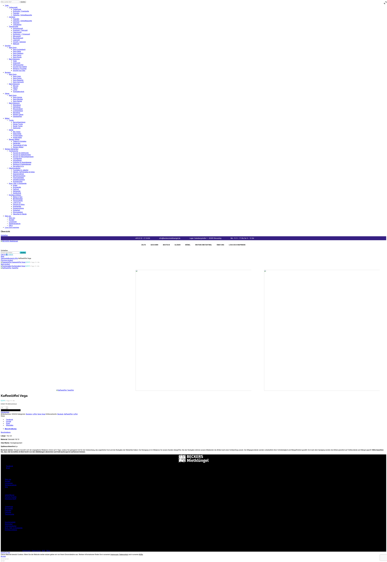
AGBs (141, 554)
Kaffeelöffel (68, 414)
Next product (5, 264)
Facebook (9, 419)
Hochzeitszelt (18, 28)
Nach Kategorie (14, 59)
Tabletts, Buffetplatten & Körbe (24, 172)
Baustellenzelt (18, 38)
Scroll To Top (5, 553)
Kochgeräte (17, 187)
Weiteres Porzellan (20, 69)
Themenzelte (13, 26)
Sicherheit (16, 210)
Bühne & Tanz (17, 197)
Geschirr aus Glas (19, 71)
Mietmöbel (8, 524)
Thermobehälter (18, 178)
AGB (43, 551)
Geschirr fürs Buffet (20, 67)
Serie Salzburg (18, 53)
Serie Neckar (17, 101)
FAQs (11, 226)
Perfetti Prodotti (10, 497)
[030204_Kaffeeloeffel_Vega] (9, 268)
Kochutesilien (17, 181)
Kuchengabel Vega (18, 266)
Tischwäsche (13, 151)
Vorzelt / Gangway (19, 42)
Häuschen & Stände (20, 214)
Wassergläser (18, 109)
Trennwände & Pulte (20, 145)
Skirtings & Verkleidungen (22, 164)
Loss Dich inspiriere (12, 227)
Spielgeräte (17, 206)
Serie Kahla (17, 51)
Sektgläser (17, 107)
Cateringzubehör (14, 168)
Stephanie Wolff (10, 499)
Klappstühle (17, 134)
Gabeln (15, 88)
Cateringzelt (17, 32)
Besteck (8, 72)
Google (8, 421)
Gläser (7, 93)
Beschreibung (10, 429)
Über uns (8, 216)
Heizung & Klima (18, 204)
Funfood (16, 189)
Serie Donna (17, 78)
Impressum (26, 551)
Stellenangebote (14, 224)
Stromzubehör (18, 212)
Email (8, 423)
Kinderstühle (17, 137)
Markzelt (16, 44)
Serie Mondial (18, 99)
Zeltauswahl (13, 7)
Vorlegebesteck (18, 92)
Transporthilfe (18, 201)
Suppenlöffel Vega (19, 262)
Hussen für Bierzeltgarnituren (23, 157)
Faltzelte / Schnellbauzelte (22, 15)
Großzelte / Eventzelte (21, 11)
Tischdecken (17, 159)
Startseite (4, 258)
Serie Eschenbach (19, 49)
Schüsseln (16, 63)
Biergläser (16, 113)
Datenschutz (36, 551)
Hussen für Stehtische (21, 153)
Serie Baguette (18, 80)
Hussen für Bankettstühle (22, 155)
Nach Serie (13, 48)
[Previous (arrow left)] (1, 560)
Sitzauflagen (17, 160)
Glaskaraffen (17, 116)
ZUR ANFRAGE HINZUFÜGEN (11, 410)
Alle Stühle (16, 132)
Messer (15, 86)
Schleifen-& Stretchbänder (22, 162)
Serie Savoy (17, 55)
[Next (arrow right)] (3, 560)
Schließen (4, 235)
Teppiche (16, 23)
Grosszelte (9, 509)
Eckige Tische (18, 124)
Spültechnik (17, 193)
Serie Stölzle (17, 97)
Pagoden (16, 13)
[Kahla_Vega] (193, 330)
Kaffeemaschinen (19, 176)
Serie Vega (17, 76)
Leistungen (13, 222)
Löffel (15, 90)
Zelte (7, 5)
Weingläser (17, 105)
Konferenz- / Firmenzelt (21, 34)
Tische (11, 120)
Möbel (7, 118)
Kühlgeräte (16, 191)
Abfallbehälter (18, 199)
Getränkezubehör (19, 180)
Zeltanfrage (17, 9)
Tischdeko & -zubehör (20, 170)
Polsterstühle (17, 136)
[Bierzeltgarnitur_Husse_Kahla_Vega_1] (322, 330)
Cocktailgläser (18, 111)
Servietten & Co (18, 166)
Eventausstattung (15, 195)
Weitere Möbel (14, 139)
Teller (15, 61)
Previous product (7, 260)
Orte (6, 487)
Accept (3, 556)
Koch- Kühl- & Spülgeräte (18, 183)
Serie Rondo (17, 57)
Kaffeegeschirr (18, 65)
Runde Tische (17, 126)
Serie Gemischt (18, 82)
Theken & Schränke (19, 141)
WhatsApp (9, 425)
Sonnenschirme (18, 208)
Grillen (15, 185)
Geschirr (8, 46)
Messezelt (17, 36)
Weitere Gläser (18, 115)
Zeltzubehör (17, 25)
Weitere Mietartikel (11, 149)
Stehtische (16, 128)
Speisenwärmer (18, 174)
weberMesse (9, 495)
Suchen (23, 2)
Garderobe (16, 143)
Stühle (11, 130)
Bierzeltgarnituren (19, 122)
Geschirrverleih (10, 522)
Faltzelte (8, 512)
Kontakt (11, 220)
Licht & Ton (17, 203)
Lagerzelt (16, 40)
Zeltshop (12, 17)
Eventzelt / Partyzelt (20, 30)
